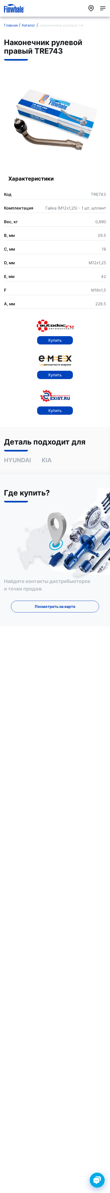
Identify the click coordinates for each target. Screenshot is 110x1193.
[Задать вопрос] (97, 1180)
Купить (55, 340)
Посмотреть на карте (55, 606)
